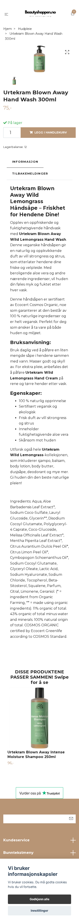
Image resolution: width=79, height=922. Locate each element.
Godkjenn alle (39, 899)
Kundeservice (16, 840)
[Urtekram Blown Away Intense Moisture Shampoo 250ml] (39, 718)
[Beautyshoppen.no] (40, 14)
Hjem (7, 29)
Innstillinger (39, 910)
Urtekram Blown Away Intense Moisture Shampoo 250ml (36, 754)
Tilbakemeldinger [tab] (30, 173)
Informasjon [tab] (25, 161)
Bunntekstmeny (18, 853)
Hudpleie (25, 29)
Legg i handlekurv (50, 132)
